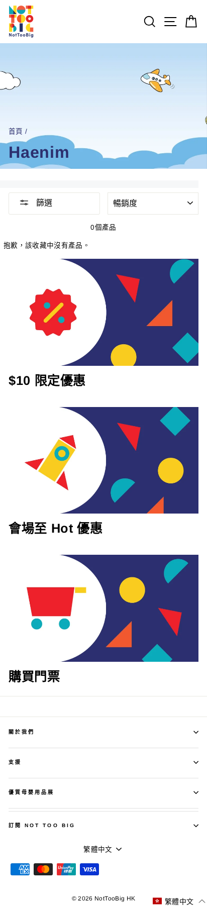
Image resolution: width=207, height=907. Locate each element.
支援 (15, 762)
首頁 (16, 131)
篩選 (43, 202)
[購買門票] (103, 608)
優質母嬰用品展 (31, 792)
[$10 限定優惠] (103, 312)
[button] (179, 901)
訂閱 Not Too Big (42, 825)
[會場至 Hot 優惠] (103, 460)
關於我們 (22, 732)
